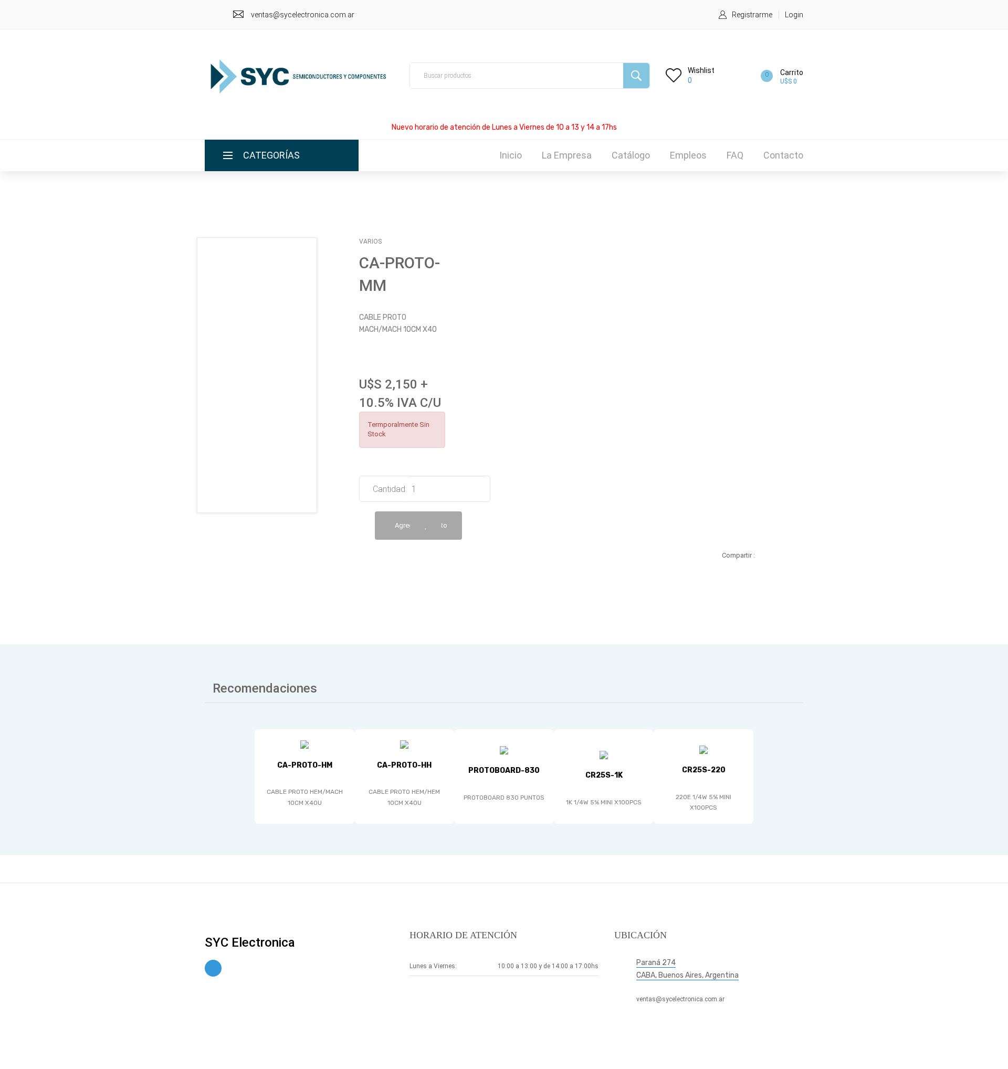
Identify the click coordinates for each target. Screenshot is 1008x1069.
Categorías (271, 155)
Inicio (510, 155)
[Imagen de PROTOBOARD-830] (504, 750)
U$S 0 (788, 81)
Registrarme (752, 15)
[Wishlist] (426, 525)
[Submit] (636, 75)
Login (794, 15)
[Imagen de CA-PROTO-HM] (304, 745)
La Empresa (567, 155)
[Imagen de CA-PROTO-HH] (404, 745)
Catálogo (631, 155)
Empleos (688, 155)
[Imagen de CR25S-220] (703, 749)
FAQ (735, 155)
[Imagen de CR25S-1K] (604, 755)
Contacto (783, 155)
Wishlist (701, 70)
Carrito (791, 72)
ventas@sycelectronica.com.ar (302, 15)
